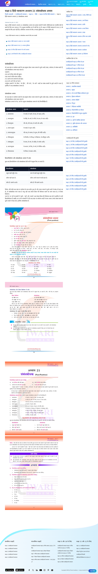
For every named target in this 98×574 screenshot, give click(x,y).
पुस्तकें (84, 5)
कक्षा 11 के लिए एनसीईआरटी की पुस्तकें (76, 145)
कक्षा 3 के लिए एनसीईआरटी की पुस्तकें (76, 183)
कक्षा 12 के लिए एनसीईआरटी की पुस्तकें (76, 142)
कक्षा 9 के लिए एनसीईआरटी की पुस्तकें (76, 152)
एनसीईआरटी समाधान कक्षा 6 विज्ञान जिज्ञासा (40, 551)
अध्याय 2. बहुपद (70, 90)
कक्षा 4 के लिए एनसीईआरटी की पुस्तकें (76, 179)
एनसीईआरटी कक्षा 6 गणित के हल (75, 62)
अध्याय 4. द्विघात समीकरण (73, 97)
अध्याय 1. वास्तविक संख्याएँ (73, 87)
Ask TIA (92, 570)
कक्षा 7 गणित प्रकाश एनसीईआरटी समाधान (40, 554)
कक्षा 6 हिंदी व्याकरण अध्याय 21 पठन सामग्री (18, 41)
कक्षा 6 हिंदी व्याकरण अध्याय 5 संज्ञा (75, 32)
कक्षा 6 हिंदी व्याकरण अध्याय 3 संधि (75, 25)
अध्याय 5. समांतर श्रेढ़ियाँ (72, 100)
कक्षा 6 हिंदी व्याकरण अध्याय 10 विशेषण (77, 54)
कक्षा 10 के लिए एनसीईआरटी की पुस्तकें (76, 148)
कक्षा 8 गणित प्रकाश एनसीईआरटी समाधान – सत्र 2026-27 (43, 561)
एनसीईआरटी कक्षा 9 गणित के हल (75, 72)
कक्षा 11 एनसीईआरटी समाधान (83, 546)
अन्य (90, 5)
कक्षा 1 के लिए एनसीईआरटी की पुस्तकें (76, 189)
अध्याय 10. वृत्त (70, 117)
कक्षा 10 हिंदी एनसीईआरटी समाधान (65, 562)
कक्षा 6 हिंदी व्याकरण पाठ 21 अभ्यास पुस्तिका (19, 46)
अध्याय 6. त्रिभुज (70, 103)
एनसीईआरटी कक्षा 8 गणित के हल (75, 69)
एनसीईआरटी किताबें (80, 555)
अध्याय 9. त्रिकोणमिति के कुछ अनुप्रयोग (76, 113)
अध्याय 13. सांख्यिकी (71, 127)
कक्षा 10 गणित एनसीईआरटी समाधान (65, 556)
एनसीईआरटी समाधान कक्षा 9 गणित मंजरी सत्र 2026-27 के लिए (65, 547)
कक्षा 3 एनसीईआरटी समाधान (11, 552)
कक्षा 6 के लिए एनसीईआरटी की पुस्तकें (76, 162)
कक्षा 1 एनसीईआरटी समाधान (11, 546)
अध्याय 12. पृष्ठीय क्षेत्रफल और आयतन (76, 124)
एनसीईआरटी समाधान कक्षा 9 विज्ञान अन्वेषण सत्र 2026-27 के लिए (65, 552)
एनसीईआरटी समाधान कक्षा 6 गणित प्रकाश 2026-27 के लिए (43, 547)
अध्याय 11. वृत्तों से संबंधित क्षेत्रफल (75, 120)
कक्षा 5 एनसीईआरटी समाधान (11, 557)
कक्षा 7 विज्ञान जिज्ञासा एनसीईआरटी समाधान (40, 557)
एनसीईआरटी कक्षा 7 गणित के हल (75, 65)
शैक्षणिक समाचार (42, 5)
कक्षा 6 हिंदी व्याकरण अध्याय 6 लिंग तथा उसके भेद (78, 37)
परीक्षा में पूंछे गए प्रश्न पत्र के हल (82, 552)
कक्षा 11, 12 (51, 5)
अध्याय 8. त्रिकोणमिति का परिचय (75, 110)
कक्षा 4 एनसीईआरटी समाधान (11, 555)
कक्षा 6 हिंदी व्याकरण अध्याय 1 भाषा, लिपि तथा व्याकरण (78, 16)
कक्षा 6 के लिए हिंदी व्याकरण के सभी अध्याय (18, 50)
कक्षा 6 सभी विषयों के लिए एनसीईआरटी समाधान (19, 54)
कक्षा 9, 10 (61, 5)
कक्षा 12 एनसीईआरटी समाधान (83, 549)
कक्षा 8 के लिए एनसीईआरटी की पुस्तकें (76, 155)
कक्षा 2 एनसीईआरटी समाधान (11, 549)
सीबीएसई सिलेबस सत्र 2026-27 (83, 557)
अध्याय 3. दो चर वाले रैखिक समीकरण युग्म (77, 93)
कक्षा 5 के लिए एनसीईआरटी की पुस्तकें (76, 176)
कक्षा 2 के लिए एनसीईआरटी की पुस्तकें (76, 186)
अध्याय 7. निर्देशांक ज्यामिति (73, 107)
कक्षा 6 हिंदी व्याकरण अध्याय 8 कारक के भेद (78, 46)
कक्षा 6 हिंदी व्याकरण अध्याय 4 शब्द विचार (77, 29)
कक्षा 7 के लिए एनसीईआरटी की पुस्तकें (76, 158)
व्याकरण (78, 5)
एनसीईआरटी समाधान (30, 5)
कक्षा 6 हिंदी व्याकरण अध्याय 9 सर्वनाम (76, 50)
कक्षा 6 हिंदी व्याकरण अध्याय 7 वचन (75, 42)
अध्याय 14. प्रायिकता (71, 130)
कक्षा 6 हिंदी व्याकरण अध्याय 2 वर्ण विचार (77, 21)
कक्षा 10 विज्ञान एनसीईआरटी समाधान (66, 559)
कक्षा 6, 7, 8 (70, 5)
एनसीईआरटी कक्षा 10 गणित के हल (75, 75)
